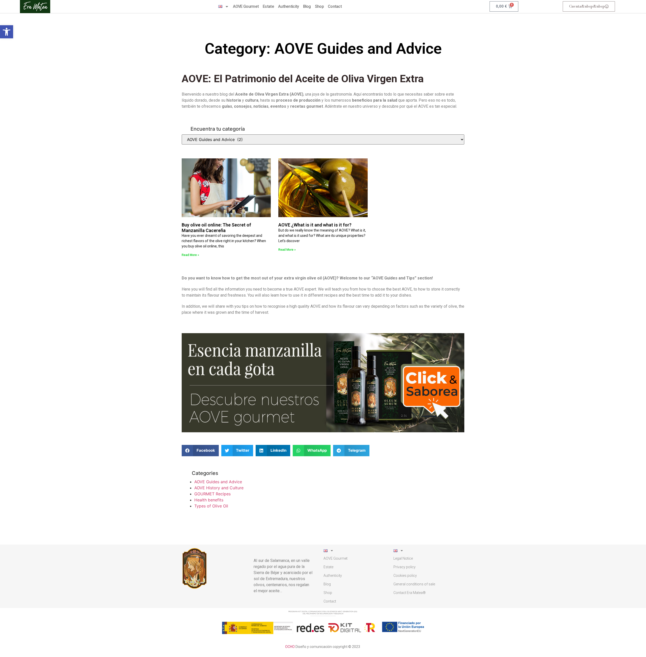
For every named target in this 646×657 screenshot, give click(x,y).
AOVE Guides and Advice (218, 481)
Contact (335, 6)
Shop (319, 6)
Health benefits (208, 499)
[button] (6, 31)
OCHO (290, 647)
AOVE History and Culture (219, 487)
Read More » (190, 255)
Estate (268, 6)
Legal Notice (403, 558)
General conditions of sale (414, 584)
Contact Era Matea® (409, 593)
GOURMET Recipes (212, 493)
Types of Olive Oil (211, 505)
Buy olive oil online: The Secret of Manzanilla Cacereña (216, 227)
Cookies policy (405, 576)
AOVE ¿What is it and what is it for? (315, 224)
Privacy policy (404, 567)
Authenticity (288, 6)
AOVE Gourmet (246, 6)
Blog (307, 6)
